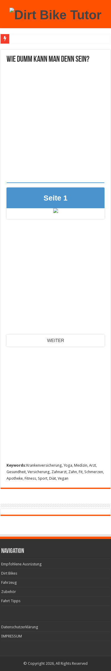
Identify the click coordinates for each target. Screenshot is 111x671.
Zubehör (8, 591)
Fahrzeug (9, 582)
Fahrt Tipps (10, 601)
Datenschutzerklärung (19, 627)
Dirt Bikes (9, 573)
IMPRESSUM (11, 636)
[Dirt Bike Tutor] (55, 14)
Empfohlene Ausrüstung (21, 564)
